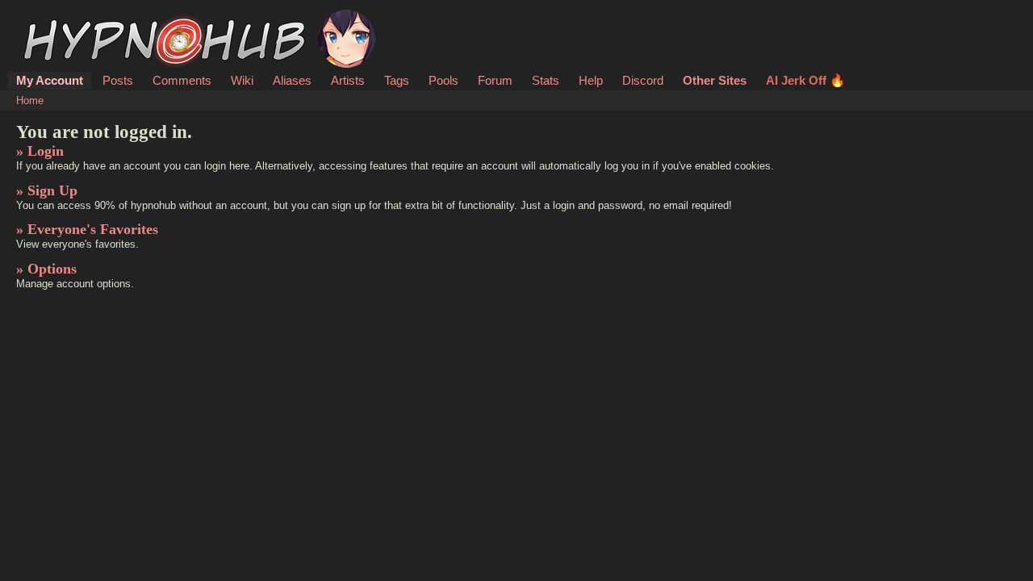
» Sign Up (46, 190)
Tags (396, 80)
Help (591, 80)
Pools (443, 80)
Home (30, 100)
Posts (117, 80)
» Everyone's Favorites (87, 229)
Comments (182, 80)
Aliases (292, 80)
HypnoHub (61, 18)
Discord (642, 80)
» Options (46, 269)
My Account (49, 80)
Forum (495, 80)
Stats (545, 80)
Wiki (242, 80)
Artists (348, 80)
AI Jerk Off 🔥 (805, 80)
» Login (40, 151)
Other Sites (715, 80)
